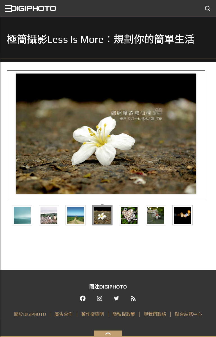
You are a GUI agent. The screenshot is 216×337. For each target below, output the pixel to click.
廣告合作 (64, 314)
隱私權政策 (123, 314)
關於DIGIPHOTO (30, 314)
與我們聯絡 (155, 314)
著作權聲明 (92, 314)
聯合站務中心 (188, 314)
